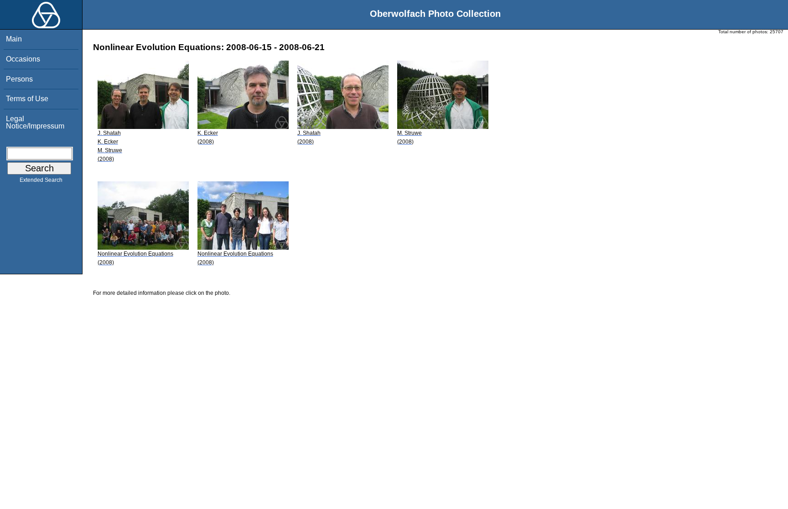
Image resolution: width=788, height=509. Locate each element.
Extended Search (41, 180)
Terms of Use (27, 99)
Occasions (23, 59)
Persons (19, 79)
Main (14, 39)
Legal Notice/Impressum (35, 122)
